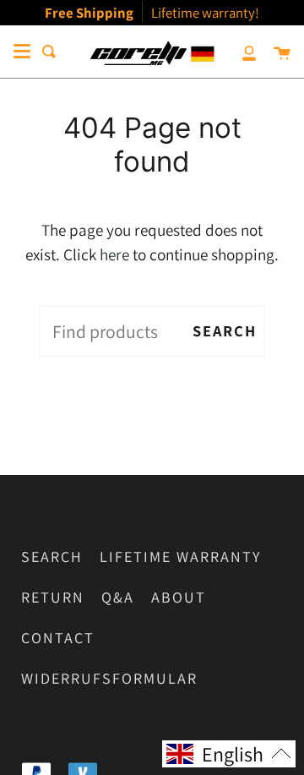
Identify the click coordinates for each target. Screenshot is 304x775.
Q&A (117, 597)
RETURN (52, 597)
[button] (229, 753)
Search (225, 330)
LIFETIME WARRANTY (180, 556)
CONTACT (58, 637)
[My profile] (240, 51)
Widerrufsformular (109, 678)
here (114, 254)
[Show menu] (22, 51)
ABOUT (178, 597)
